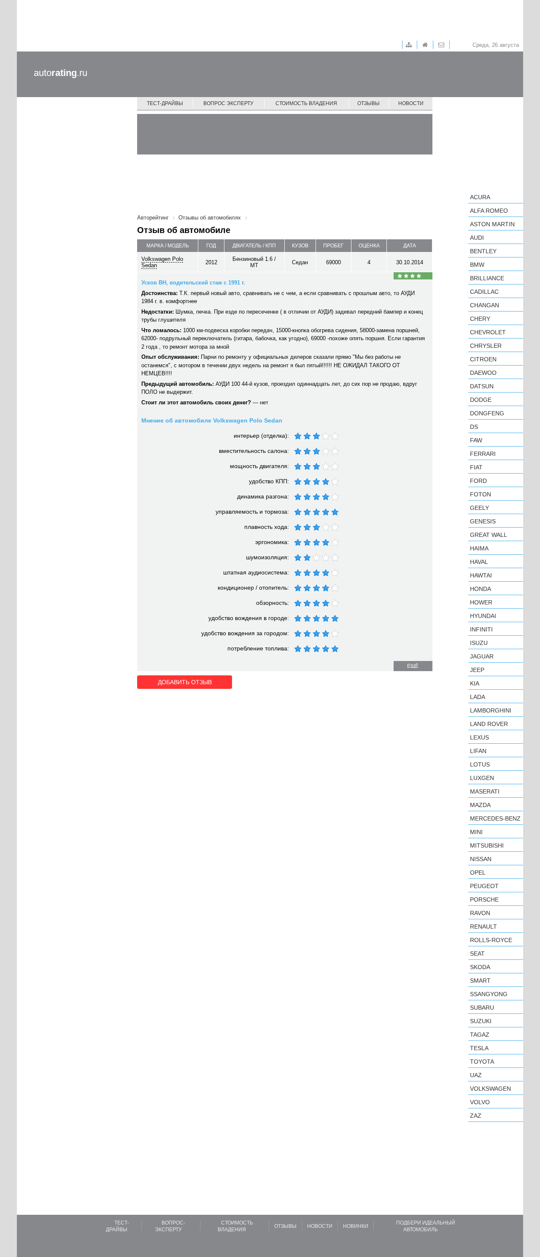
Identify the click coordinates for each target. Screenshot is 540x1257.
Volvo (480, 1102)
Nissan (480, 859)
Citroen (483, 359)
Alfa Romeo (489, 210)
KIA (474, 683)
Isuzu (479, 642)
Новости (411, 103)
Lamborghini (490, 710)
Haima (479, 548)
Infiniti (481, 629)
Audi (477, 237)
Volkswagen (490, 1088)
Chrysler (486, 345)
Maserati (485, 791)
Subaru (482, 1007)
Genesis (483, 521)
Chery (480, 318)
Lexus (479, 737)
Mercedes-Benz (495, 818)
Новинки (355, 1226)
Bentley (483, 251)
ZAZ (475, 1115)
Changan (484, 305)
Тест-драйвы (165, 103)
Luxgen (482, 778)
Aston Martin (492, 224)
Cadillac (484, 291)
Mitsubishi (487, 845)
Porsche (484, 899)
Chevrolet (488, 332)
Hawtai (481, 575)
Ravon (480, 913)
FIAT (476, 467)
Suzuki (480, 1021)
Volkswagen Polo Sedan (162, 262)
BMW (477, 264)
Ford (478, 480)
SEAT (477, 953)
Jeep (477, 669)
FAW (476, 440)
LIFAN (478, 751)
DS (474, 426)
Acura (480, 197)
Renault (483, 926)
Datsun (482, 386)
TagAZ (479, 1034)
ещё (412, 666)
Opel (478, 872)
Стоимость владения (306, 103)
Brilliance (487, 278)
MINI (476, 832)
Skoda (480, 967)
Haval (479, 561)
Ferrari (483, 453)
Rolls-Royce (491, 940)
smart (480, 980)
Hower (481, 602)
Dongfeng (487, 413)
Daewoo (483, 372)
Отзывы (368, 103)
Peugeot (484, 886)
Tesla (479, 1048)
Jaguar (482, 656)
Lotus (480, 764)
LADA (477, 697)
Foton (480, 494)
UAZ (476, 1075)
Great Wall (488, 534)
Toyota (482, 1061)
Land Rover (489, 724)
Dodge (480, 399)
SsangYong (489, 994)
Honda (480, 588)
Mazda (480, 805)
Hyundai (483, 615)
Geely (479, 507)
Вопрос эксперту (228, 103)
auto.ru (60, 73)
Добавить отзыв (185, 682)
